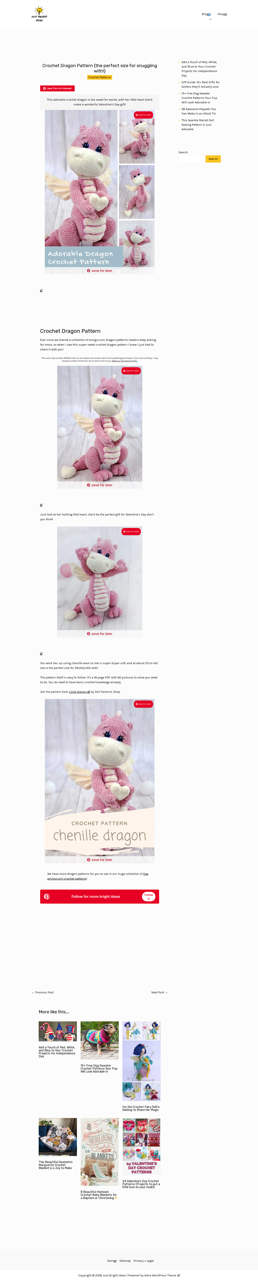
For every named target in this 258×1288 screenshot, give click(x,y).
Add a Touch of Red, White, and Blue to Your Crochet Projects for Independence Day (57, 1052)
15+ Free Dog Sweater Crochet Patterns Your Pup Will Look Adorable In (99, 1068)
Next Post (159, 992)
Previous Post (43, 992)
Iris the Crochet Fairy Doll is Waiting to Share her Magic (141, 1108)
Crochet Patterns (99, 77)
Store (110, 1261)
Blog (205, 14)
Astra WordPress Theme (160, 1275)
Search (183, 152)
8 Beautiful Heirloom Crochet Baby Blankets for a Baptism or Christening (99, 1195)
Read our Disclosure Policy (125, 361)
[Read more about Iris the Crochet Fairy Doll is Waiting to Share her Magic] (141, 1100)
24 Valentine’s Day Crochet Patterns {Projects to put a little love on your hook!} (141, 1184)
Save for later (144, 115)
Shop (221, 14)
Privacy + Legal (144, 1261)
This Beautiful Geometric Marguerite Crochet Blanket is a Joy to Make (56, 1165)
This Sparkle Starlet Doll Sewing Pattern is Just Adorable (198, 125)
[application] (210, 14)
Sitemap (125, 1261)
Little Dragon (77, 692)
